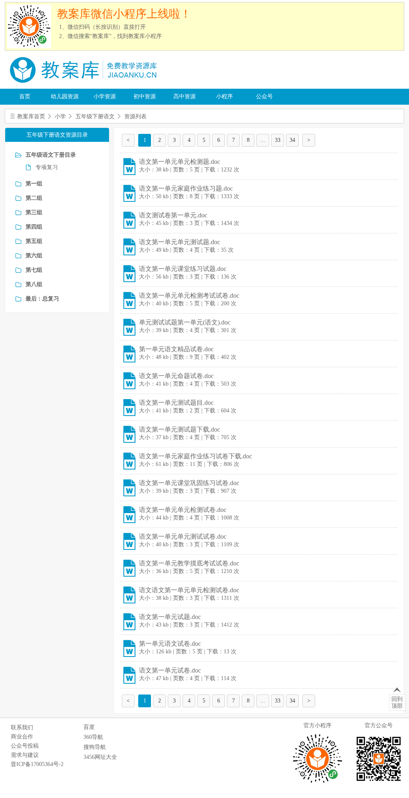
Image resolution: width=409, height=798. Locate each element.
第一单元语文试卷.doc (170, 643)
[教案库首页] (85, 86)
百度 (89, 727)
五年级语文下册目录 (51, 155)
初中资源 (144, 97)
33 (277, 140)
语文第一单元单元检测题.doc (179, 161)
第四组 (34, 227)
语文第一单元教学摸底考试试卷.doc (189, 563)
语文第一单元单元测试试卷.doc (182, 536)
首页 (24, 97)
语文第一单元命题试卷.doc (176, 375)
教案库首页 (31, 116)
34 (292, 140)
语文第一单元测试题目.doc (176, 402)
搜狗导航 (94, 747)
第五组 (34, 241)
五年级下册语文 (95, 116)
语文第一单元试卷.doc (170, 670)
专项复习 (47, 167)
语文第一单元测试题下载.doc (179, 429)
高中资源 (184, 97)
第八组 (34, 284)
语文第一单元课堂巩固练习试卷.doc (189, 483)
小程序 (224, 97)
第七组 (34, 270)
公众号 (264, 97)
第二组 (34, 198)
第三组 (34, 212)
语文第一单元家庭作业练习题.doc (186, 188)
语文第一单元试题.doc (170, 616)
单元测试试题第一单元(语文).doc (184, 322)
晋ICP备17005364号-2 (37, 764)
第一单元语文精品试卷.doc (176, 349)
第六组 (34, 256)
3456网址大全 (100, 757)
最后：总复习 (42, 299)
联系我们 (22, 727)
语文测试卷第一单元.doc (173, 215)
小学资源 (104, 97)
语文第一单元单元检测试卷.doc (182, 509)
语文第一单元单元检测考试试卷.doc (189, 295)
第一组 (34, 184)
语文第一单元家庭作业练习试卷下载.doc (195, 456)
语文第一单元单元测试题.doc (179, 242)
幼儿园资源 (65, 97)
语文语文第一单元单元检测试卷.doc (189, 590)
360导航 (93, 737)
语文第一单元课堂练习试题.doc (182, 268)
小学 (60, 116)
